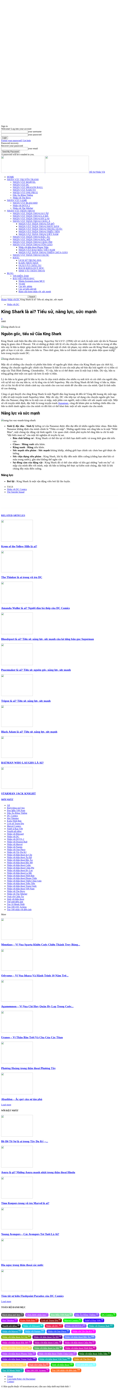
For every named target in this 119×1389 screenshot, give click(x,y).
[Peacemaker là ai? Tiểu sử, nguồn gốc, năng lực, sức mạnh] (17, 664)
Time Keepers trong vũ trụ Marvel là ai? (25, 1203)
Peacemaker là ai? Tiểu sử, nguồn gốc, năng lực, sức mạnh (36, 669)
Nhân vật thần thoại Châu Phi (20, 868)
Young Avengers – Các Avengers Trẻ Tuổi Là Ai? (30, 1234)
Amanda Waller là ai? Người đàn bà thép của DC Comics (35, 608)
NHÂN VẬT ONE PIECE (25, 192)
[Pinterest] (37, 502)
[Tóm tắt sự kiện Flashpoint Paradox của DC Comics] (17, 1290)
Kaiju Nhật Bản (14, 821)
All (8, 805)
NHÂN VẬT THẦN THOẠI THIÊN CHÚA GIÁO (43, 252)
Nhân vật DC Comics (17, 489)
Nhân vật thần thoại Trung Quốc (22, 886)
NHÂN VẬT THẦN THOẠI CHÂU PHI (32, 242)
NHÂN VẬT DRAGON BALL (28, 187)
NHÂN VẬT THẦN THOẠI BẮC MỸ (31, 239)
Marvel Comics (14, 826)
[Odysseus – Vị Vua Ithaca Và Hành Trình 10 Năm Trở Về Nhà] (17, 970)
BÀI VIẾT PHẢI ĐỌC (24, 278)
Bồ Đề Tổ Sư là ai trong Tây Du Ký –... (24, 1141)
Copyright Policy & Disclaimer (21, 1379)
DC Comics (12, 815)
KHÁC (16, 257)
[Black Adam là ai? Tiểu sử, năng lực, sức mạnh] (17, 726)
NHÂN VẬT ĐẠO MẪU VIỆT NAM (37, 250)
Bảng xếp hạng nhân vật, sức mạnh (35, 291)
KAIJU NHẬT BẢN (28, 263)
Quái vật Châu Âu (15, 896)
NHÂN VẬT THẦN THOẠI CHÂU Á (31, 221)
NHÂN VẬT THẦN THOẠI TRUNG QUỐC (41, 229)
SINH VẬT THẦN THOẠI (32, 270)
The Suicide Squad (15, 492)
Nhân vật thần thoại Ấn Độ (19, 857)
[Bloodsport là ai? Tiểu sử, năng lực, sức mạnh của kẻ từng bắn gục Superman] (17, 633)
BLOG (10, 273)
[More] (110, 502)
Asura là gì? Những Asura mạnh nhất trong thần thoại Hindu (38, 1172)
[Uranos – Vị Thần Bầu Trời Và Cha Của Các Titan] (17, 1031)
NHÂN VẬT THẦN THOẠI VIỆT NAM (38, 234)
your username (35, 131)
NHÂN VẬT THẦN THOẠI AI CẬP (31, 213)
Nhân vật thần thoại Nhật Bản (20, 875)
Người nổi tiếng (14, 831)
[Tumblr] (79, 502)
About (10, 1376)
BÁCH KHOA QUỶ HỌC (31, 268)
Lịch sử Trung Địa (15, 823)
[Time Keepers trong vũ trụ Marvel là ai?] (17, 1197)
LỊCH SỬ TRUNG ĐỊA (30, 260)
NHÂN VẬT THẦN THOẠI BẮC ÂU (31, 237)
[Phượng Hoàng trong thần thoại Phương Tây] (17, 1062)
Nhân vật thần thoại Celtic (19, 865)
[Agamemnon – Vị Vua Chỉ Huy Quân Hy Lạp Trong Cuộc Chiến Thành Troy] (17, 1001)
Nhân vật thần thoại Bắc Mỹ (20, 862)
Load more (6, 1104)
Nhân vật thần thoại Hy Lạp (20, 870)
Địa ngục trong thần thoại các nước (22, 1265)
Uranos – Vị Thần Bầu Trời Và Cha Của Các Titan (32, 1037)
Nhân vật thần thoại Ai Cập (19, 855)
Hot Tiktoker (13, 818)
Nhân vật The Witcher (23, 208)
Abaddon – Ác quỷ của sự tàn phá (21, 1099)
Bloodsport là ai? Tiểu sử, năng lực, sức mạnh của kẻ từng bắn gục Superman (47, 639)
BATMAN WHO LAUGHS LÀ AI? (22, 762)
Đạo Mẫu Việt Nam (16, 810)
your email (33, 148)
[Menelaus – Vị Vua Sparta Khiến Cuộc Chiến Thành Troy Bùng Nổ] (17, 939)
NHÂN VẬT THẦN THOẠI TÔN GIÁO (33, 244)
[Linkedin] (58, 502)
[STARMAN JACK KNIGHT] (17, 788)
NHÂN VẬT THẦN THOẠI (21, 211)
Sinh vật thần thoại (15, 899)
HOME (10, 177)
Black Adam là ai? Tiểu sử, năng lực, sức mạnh (29, 731)
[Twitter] (27, 502)
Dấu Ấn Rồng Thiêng (23, 195)
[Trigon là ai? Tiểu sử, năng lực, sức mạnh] (17, 695)
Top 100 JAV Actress (17, 907)
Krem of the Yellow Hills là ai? (19, 546)
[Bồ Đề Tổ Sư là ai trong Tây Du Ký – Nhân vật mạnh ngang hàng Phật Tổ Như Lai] (17, 1136)
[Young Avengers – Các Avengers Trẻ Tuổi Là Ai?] (17, 1228)
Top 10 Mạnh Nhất (16, 904)
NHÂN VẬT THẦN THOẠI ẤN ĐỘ (36, 224)
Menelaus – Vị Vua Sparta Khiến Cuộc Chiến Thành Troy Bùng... (40, 944)
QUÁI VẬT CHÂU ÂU (30, 265)
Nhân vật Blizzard (15, 834)
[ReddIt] (68, 502)
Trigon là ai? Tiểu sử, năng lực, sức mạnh (26, 700)
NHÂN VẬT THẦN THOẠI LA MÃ (30, 216)
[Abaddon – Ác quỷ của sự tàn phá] (17, 1093)
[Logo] (23, 172)
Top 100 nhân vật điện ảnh (19, 909)
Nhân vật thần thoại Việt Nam (20, 888)
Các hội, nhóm (25, 286)
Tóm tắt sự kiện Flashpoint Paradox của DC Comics (32, 1295)
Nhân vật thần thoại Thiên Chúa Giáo (24, 881)
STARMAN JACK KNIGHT (18, 793)
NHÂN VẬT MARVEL (24, 182)
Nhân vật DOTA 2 (21, 205)
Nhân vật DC (13, 299)
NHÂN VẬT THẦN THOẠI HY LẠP (31, 218)
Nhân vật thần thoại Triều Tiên (21, 883)
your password (35, 134)
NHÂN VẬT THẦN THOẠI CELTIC (31, 255)
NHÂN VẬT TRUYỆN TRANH (23, 179)
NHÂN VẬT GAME (17, 200)
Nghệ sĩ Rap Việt (15, 828)
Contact (10, 1381)
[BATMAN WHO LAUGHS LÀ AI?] (17, 757)
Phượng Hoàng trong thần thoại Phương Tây (28, 1068)
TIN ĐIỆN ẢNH (21, 276)
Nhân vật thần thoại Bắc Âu (20, 860)
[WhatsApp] (48, 502)
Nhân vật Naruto (14, 847)
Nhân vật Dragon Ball (17, 842)
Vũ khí (22, 283)
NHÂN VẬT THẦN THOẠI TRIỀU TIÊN (39, 231)
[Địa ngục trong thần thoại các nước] (17, 1259)
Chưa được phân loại (36, 1314)
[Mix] (89, 502)
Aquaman (63, 403)
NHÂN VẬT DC (21, 184)
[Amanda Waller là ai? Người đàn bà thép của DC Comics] (17, 602)
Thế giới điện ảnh (15, 901)
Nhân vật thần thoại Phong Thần (33, 247)
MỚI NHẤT (7, 799)
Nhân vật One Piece (16, 849)
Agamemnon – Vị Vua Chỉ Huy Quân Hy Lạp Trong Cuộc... (37, 1006)
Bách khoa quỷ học (16, 808)
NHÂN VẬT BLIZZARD (25, 203)
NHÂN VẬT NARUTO (24, 190)
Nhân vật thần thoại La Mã (19, 873)
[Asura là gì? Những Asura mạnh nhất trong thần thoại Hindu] (17, 1166)
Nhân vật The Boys (22, 197)
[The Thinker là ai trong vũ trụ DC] (17, 571)
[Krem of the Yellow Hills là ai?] (17, 540)
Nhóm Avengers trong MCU (32, 281)
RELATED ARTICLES (13, 515)
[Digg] (99, 502)
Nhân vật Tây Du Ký (17, 852)
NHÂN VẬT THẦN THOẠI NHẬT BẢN (39, 226)
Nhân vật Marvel (14, 844)
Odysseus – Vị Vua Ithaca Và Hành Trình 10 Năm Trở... (34, 975)
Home (4, 299)
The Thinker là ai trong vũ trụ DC (21, 577)
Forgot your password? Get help (16, 140)
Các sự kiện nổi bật (27, 289)
